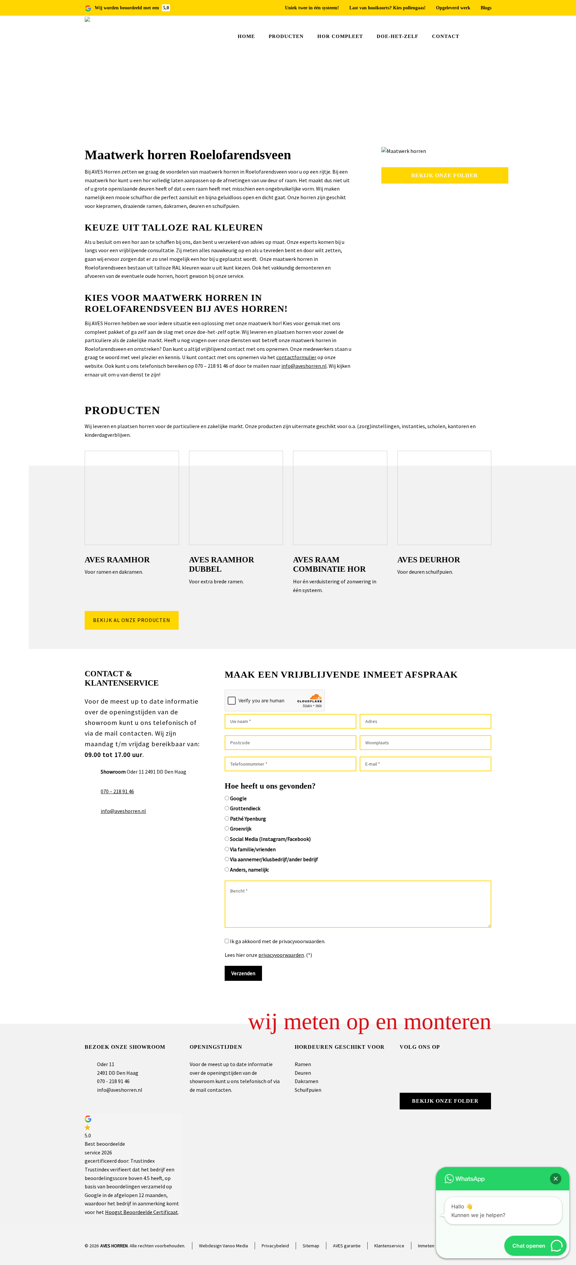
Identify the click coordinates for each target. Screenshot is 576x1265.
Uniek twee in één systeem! (312, 7)
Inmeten (426, 1246)
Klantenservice (389, 1246)
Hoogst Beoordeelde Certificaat (141, 1212)
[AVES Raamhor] (132, 498)
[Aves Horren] (105, 36)
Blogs (486, 7)
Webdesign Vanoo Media (223, 1246)
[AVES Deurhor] (444, 498)
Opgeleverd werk (453, 7)
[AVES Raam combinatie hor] (340, 498)
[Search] (487, 37)
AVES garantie (347, 1246)
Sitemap (311, 1246)
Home (422, 102)
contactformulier (296, 357)
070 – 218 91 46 (117, 791)
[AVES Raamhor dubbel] (236, 498)
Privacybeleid (275, 1246)
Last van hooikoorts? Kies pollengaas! (387, 7)
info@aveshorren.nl (304, 365)
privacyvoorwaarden (281, 954)
